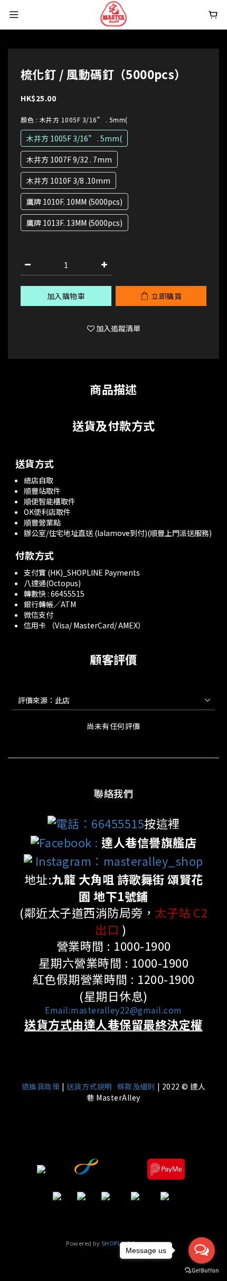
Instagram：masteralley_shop (117, 860)
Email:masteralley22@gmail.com (113, 1009)
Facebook (65, 842)
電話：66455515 (100, 823)
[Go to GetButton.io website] (202, 1270)
